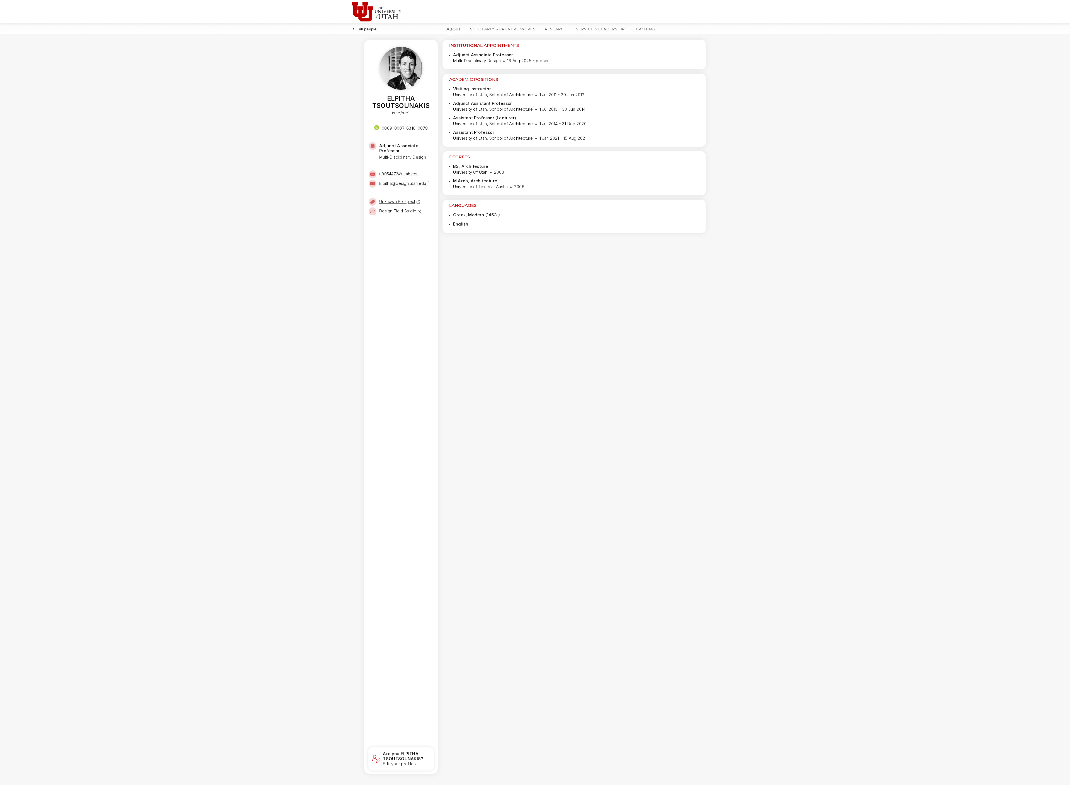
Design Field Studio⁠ (397, 211)
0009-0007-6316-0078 (405, 128)
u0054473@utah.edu (399, 173)
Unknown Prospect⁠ (397, 201)
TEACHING (644, 29)
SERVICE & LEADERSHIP (600, 29)
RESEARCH (556, 29)
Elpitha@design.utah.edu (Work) (406, 183)
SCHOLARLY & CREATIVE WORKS (503, 29)
